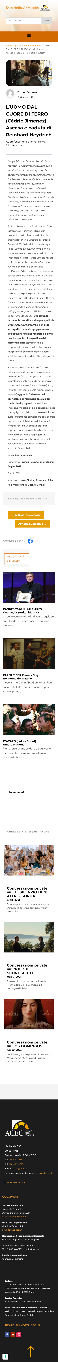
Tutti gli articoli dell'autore (15, 558)
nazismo (13, 498)
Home (9, 45)
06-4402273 (15, 1159)
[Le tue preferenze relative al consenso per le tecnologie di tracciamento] (5, 1357)
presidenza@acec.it (12, 1230)
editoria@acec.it (43, 1173)
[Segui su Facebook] (7, 1334)
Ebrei (39, 498)
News (41, 141)
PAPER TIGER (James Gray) (21, 677)
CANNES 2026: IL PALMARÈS (22, 611)
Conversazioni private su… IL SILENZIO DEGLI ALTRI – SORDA (28, 892)
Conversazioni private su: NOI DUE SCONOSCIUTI (27, 969)
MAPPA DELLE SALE (16, 1182)
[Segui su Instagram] (18, 1334)
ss (45, 498)
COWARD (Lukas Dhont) (19, 743)
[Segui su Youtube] (13, 1334)
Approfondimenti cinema (27, 45)
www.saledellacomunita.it (15, 1216)
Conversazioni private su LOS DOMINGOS (27, 1044)
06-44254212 (16, 1164)
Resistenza (27, 498)
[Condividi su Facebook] (30, 541)
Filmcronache (14, 145)
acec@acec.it (20, 1168)
